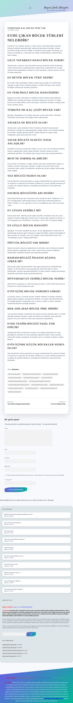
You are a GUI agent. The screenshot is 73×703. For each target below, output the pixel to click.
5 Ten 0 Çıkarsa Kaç (58, 404)
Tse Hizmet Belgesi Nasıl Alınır (18, 404)
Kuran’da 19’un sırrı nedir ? (11, 564)
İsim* (6, 449)
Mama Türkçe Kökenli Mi (9, 656)
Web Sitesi (7, 466)
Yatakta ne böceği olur (14, 392)
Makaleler (15, 369)
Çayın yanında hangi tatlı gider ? (12, 522)
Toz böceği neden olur (32, 388)
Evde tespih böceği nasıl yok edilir (18, 381)
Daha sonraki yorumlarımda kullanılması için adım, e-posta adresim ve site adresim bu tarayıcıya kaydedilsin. (35, 475)
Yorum (6, 428)
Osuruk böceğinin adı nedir (16, 388)
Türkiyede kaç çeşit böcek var (49, 388)
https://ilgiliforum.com (8, 500)
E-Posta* (7, 458)
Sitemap (51, 500)
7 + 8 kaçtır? (8, 479)
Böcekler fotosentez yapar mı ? (12, 572)
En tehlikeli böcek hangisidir (31, 377)
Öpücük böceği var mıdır (56, 384)
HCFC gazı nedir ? (9, 531)
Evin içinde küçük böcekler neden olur (40, 381)
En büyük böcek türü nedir (50, 374)
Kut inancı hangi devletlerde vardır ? (14, 556)
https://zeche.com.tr (40, 500)
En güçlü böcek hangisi (15, 377)
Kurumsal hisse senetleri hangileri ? (13, 589)
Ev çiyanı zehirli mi (47, 377)
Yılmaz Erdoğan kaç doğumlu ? (12, 581)
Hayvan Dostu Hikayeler (56, 8)
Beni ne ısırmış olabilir (14, 374)
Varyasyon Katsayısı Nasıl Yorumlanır (12, 650)
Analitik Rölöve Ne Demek (9, 644)
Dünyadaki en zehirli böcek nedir (31, 374)
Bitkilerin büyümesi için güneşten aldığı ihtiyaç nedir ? (18, 514)
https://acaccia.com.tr (24, 500)
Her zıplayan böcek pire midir (39, 384)
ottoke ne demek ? (9, 547)
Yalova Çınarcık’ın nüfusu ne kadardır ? (14, 539)
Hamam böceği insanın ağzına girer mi (19, 384)
